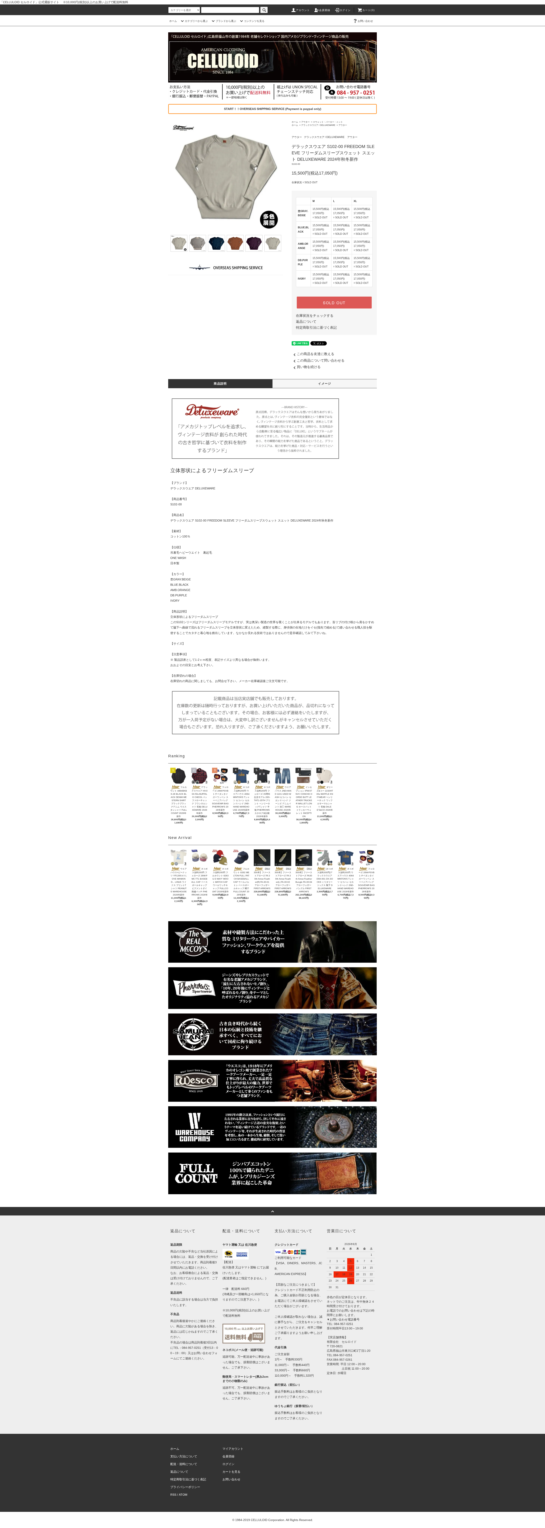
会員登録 (324, 10)
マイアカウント (232, 1448)
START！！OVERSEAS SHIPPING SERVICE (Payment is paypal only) (272, 109)
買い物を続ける (309, 367)
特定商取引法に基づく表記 (316, 327)
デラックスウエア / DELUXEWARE (318, 125)
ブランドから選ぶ (226, 21)
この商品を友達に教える (315, 354)
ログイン (345, 10)
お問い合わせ (365, 21)
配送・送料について (183, 1464)
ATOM (183, 1494)
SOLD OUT (334, 302)
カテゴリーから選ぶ (196, 21)
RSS (173, 1494)
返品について (306, 321)
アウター (305, 122)
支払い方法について (183, 1456)
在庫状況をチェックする (314, 315)
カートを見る (231, 1471)
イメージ (324, 383)
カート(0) (368, 10)
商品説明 (220, 383)
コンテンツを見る (254, 21)
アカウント (303, 10)
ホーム (173, 21)
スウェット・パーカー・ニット (328, 122)
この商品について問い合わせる (320, 360)
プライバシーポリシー (185, 1487)
